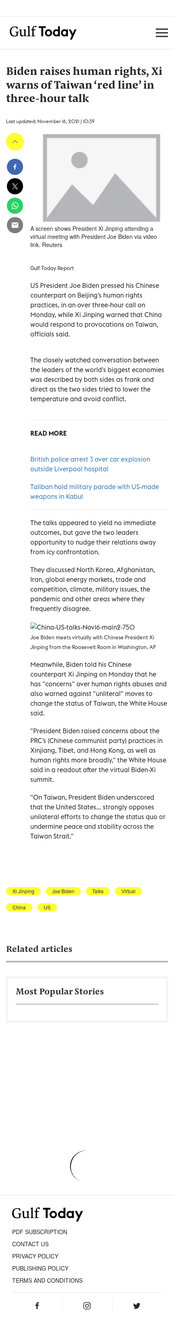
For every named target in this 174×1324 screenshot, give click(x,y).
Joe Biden (63, 891)
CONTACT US (30, 1244)
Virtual (128, 891)
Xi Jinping (23, 891)
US (47, 907)
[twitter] (15, 186)
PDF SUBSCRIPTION (39, 1232)
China (19, 907)
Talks (98, 891)
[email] (15, 225)
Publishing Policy (40, 1268)
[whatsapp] (15, 206)
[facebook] (15, 167)
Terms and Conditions (47, 1280)
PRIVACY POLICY (35, 1256)
